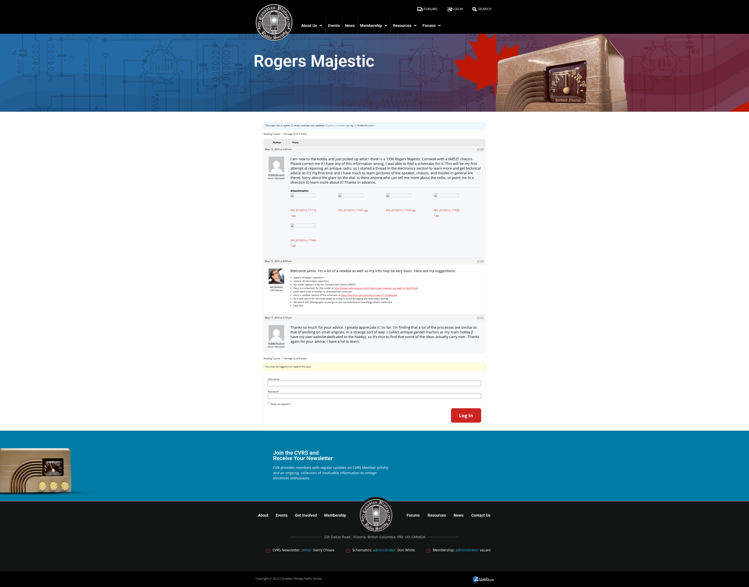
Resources (402, 25)
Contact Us (480, 515)
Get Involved (306, 515)
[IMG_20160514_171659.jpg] (398, 200)
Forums (431, 9)
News (350, 25)
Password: (273, 391)
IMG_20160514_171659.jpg (400, 210)
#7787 (480, 261)
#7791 (480, 317)
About (263, 515)
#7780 (480, 149)
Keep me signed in (281, 404)
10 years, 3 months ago (337, 125)
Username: (274, 379)
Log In (458, 9)
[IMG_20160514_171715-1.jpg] (302, 200)
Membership (371, 25)
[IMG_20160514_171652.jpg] (350, 200)
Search (485, 9)
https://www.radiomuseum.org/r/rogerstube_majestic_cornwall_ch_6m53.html (376, 288)
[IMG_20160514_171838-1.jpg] (446, 200)
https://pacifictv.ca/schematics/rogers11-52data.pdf (369, 295)
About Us (309, 25)
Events (334, 25)
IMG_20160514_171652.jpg (353, 210)
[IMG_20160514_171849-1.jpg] (302, 230)
